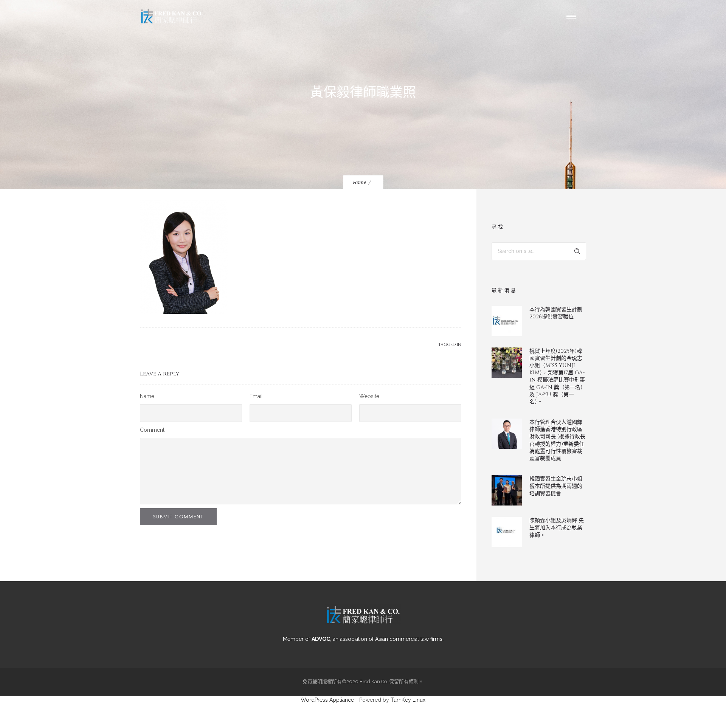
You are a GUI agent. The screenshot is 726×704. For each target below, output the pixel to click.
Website (369, 396)
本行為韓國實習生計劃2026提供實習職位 (555, 313)
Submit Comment (178, 516)
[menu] (572, 16)
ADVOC (321, 639)
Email (256, 396)
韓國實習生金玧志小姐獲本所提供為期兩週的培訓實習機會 (555, 486)
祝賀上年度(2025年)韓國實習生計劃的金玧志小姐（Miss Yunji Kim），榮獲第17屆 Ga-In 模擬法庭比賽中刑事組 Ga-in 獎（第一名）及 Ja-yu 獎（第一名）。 (557, 376)
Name (147, 396)
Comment (152, 430)
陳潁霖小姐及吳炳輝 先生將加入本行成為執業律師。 (556, 527)
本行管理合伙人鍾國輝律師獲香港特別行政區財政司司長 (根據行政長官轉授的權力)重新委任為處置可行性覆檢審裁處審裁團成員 (557, 440)
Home (359, 182)
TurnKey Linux (408, 700)
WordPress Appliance (327, 700)
